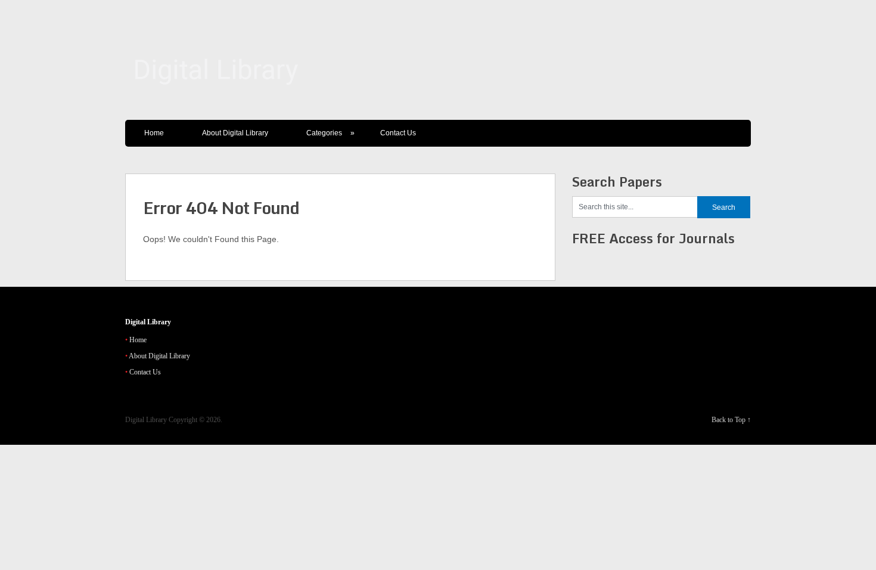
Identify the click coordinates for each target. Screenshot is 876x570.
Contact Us (398, 133)
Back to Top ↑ (731, 420)
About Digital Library (235, 133)
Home (154, 133)
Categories (330, 133)
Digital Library (146, 420)
